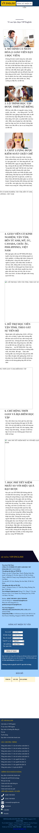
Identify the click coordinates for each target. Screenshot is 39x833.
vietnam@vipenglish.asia (20, 600)
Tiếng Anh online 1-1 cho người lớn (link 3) (13, 764)
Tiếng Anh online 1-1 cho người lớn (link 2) (13, 762)
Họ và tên (8, 632)
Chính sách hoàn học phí (8, 789)
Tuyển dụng (4, 735)
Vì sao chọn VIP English (8, 726)
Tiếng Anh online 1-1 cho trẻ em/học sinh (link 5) (15, 756)
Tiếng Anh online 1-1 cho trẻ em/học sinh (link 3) (15, 751)
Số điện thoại (7, 635)
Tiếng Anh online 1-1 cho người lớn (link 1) (13, 759)
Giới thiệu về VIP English (8, 724)
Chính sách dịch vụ (6, 786)
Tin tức (3, 732)
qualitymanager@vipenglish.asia (12, 604)
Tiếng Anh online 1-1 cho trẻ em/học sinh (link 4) (15, 754)
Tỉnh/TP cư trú (7, 641)
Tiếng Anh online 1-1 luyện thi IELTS (11, 767)
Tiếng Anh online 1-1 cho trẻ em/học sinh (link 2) (15, 748)
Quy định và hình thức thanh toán (10, 737)
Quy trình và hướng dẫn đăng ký (10, 729)
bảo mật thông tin (9, 660)
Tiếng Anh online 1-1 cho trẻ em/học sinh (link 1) (15, 745)
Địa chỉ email (7, 638)
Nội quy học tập (5, 780)
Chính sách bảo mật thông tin (9, 783)
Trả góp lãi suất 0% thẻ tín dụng (10, 778)
